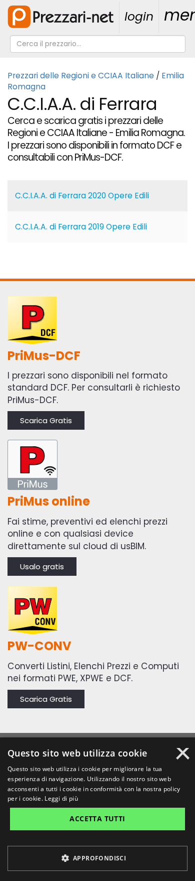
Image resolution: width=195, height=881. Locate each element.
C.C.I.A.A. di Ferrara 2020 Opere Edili (82, 195)
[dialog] (97, 809)
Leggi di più (61, 798)
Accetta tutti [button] (97, 818)
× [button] (183, 757)
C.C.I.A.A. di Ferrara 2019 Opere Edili (81, 226)
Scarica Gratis (46, 420)
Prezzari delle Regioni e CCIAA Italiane (81, 75)
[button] (98, 858)
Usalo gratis (42, 566)
